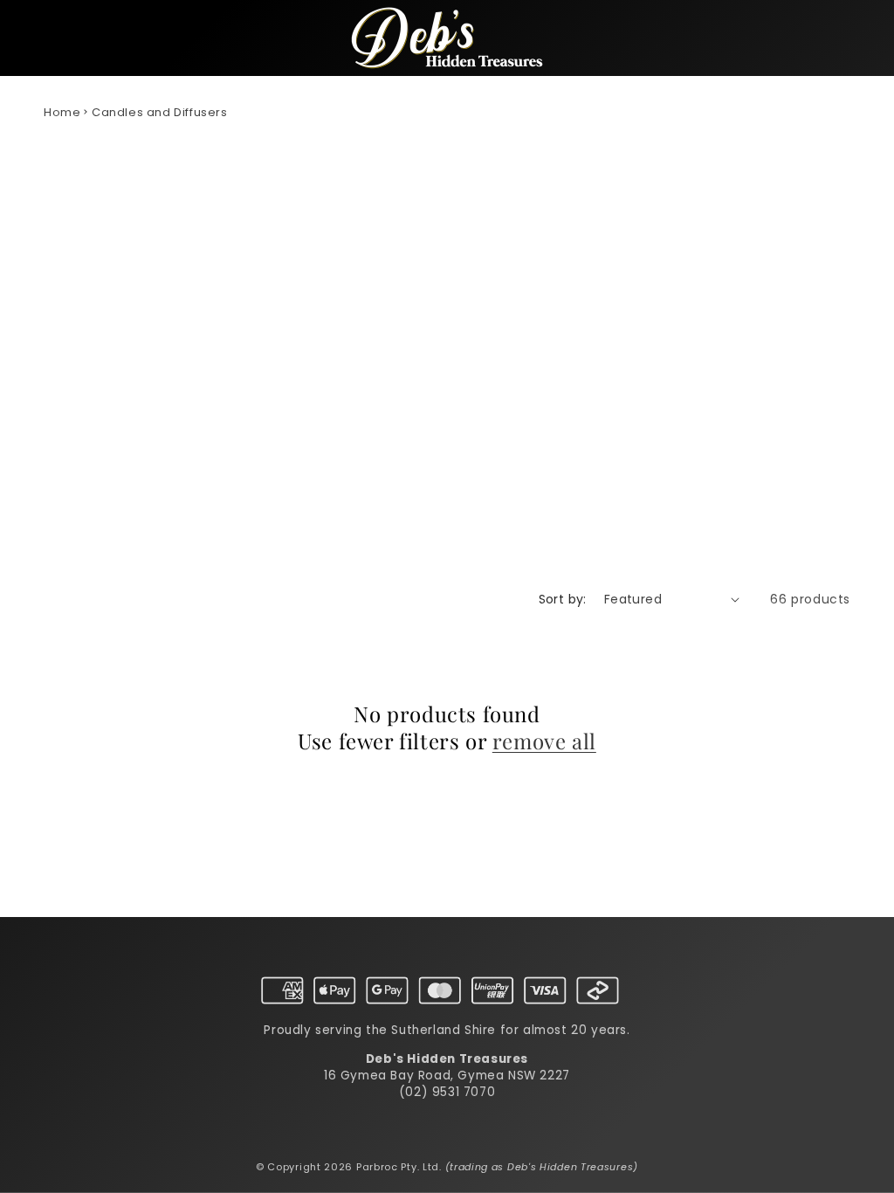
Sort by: (563, 599)
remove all (544, 741)
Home (62, 112)
